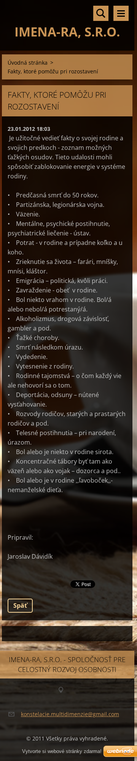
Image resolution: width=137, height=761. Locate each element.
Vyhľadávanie (100, 13)
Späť (20, 605)
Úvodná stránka (28, 62)
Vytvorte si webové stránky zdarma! (62, 751)
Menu (121, 13)
